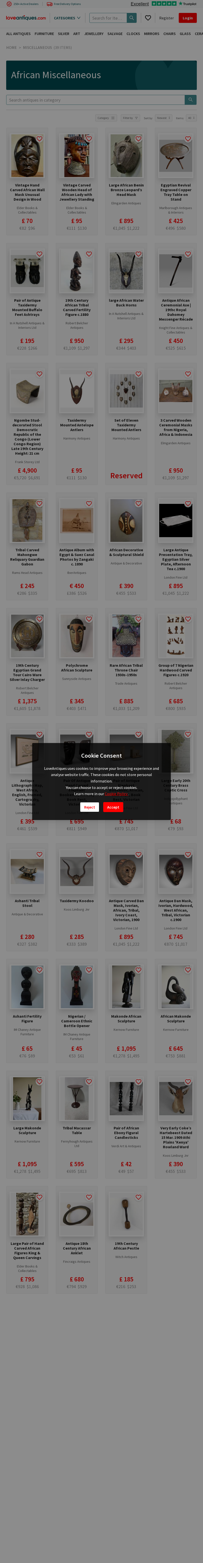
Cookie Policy (116, 793)
